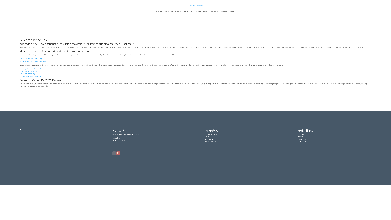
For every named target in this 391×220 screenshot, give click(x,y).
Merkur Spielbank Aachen (28, 71)
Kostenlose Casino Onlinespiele (30, 76)
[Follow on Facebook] (114, 153)
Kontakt (232, 11)
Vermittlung (175, 11)
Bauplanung (214, 11)
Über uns (224, 11)
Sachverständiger (201, 11)
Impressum (302, 139)
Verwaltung (188, 11)
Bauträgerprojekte (162, 11)
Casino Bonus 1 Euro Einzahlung (31, 59)
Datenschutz (302, 141)
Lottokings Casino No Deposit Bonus (32, 69)
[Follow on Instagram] (118, 153)
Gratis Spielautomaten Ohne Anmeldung (33, 61)
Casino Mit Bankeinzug (27, 74)
